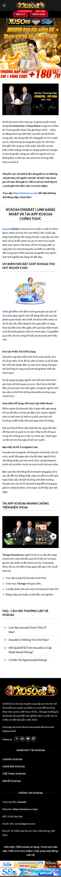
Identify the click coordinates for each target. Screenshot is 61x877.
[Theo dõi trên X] (16, 738)
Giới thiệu (9, 846)
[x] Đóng (51, 863)
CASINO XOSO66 (12, 759)
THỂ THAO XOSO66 (14, 773)
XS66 (5, 311)
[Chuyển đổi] (5, 628)
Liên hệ (31, 854)
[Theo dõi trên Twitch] (33, 738)
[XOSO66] (30, 5)
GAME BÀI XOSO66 (13, 766)
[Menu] (4, 5)
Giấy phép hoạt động (45, 850)
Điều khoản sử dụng (28, 846)
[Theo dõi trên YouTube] (28, 738)
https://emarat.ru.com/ (25, 192)
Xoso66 (6, 228)
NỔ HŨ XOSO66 (11, 780)
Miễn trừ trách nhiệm (20, 850)
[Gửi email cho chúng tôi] (22, 738)
